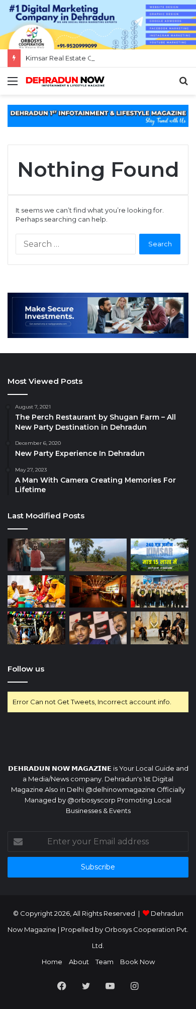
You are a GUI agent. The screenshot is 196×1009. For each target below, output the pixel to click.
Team (104, 962)
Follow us (26, 669)
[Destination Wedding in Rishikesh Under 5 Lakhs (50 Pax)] (36, 591)
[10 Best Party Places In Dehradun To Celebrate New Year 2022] (98, 591)
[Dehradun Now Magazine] (98, 115)
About (79, 962)
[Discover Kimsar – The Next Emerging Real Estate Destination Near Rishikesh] (98, 555)
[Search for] (183, 85)
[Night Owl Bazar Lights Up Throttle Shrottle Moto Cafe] (36, 628)
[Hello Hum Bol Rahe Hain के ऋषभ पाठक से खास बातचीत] (36, 555)
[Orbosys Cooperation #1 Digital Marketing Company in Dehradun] (98, 24)
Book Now (137, 962)
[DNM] (65, 81)
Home (52, 962)
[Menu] (13, 85)
